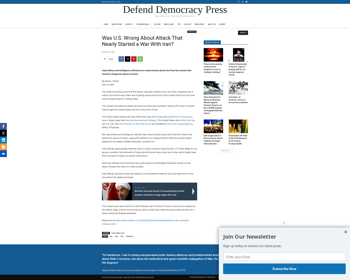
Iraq (116, 236)
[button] (284, 236)
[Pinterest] (134, 59)
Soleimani (129, 236)
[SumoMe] (3, 153)
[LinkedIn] (3, 140)
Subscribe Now (284, 268)
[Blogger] (3, 146)
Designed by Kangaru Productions (112, 19)
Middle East (192, 31)
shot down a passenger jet (179, 124)
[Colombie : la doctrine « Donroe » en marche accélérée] (238, 88)
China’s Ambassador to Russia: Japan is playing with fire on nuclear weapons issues (238, 69)
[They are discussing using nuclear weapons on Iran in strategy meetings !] (213, 55)
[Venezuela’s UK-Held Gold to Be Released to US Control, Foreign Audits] (238, 126)
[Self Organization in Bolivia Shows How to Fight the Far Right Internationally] (213, 126)
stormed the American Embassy (141, 120)
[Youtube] (246, 2)
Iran (111, 236)
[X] (242, 2)
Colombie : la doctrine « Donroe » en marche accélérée (238, 100)
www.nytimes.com (118, 233)
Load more (225, 151)
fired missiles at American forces (135, 124)
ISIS (122, 236)
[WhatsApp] (140, 59)
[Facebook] (238, 2)
